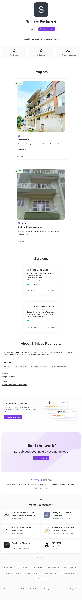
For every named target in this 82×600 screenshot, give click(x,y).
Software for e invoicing (10, 589)
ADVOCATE (56, 543)
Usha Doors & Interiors (21, 543)
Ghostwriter (8, 567)
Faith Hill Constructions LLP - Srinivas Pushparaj (25, 513)
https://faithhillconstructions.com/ (14, 385)
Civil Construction (20, 366)
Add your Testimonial (13, 417)
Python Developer (70, 567)
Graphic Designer (53, 567)
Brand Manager (22, 567)
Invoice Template (8, 594)
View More (41, 558)
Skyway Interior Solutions (62, 513)
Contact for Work (47, 29)
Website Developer (12, 573)
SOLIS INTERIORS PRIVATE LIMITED (65, 528)
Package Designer (49, 573)
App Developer (38, 567)
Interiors (7, 366)
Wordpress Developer (31, 573)
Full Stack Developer (68, 573)
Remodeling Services (59, 366)
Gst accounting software (71, 589)
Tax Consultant (40, 579)
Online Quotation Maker (29, 589)
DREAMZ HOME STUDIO (21, 528)
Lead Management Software (50, 589)
